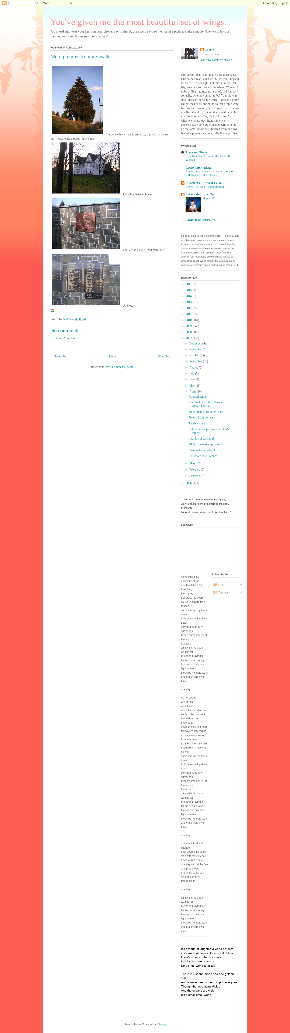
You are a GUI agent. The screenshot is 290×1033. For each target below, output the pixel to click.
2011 (189, 314)
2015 (189, 290)
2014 (189, 296)
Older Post (164, 356)
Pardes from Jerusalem (200, 220)
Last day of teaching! (201, 438)
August (194, 367)
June (192, 379)
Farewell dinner (198, 396)
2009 (189, 326)
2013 (189, 302)
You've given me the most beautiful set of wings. (138, 22)
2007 (189, 338)
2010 (189, 320)
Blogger (162, 1024)
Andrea (209, 49)
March (193, 463)
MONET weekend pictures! (205, 444)
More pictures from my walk (206, 411)
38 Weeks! (208, 198)
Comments (224, 592)
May (192, 385)
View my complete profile (216, 59)
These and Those (196, 152)
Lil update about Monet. (203, 456)
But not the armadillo (200, 194)
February (195, 469)
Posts (220, 585)
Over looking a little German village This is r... (206, 404)
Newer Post (61, 356)
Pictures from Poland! (202, 450)
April (193, 391)
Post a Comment (66, 338)
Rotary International (199, 167)
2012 (189, 308)
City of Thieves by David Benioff (205, 186)
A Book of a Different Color (203, 183)
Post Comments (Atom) (120, 367)
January (194, 475)
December (195, 343)
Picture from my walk (202, 417)
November (196, 349)
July (192, 373)
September (196, 361)
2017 (189, 284)
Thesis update (197, 423)
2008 (189, 332)
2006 (189, 483)
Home (112, 356)
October (194, 355)
